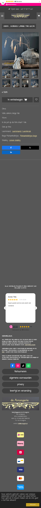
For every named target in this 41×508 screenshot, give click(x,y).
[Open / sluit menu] (2, 15)
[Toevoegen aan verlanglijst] (36, 99)
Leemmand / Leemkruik (21, 131)
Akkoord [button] (32, 505)
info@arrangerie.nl (23, 424)
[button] (6, 74)
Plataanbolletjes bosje (28, 136)
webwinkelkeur (30, 345)
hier (3, 352)
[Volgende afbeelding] (36, 50)
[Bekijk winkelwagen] (39, 15)
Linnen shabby (14, 140)
